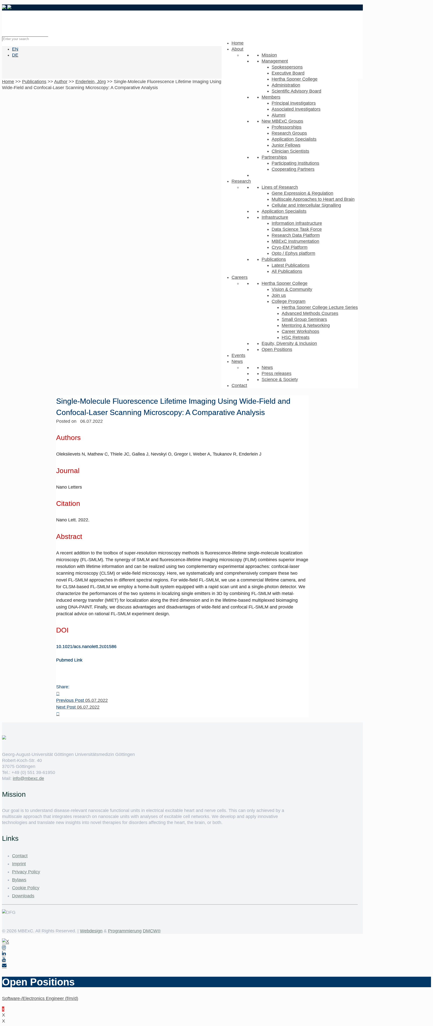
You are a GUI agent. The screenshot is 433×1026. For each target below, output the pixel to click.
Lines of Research (280, 187)
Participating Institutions (295, 163)
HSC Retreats (295, 337)
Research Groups (289, 133)
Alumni (278, 115)
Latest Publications (290, 265)
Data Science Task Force (297, 229)
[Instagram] (4, 947)
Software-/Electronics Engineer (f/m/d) (40, 998)
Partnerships (274, 157)
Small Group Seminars (304, 319)
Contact (239, 385)
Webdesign (91, 930)
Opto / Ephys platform (293, 253)
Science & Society (280, 379)
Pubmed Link (69, 660)
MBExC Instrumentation (295, 241)
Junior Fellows (286, 145)
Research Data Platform (296, 235)
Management (275, 61)
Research (241, 181)
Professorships (286, 127)
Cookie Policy (25, 887)
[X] (5, 941)
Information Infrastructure (297, 223)
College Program (288, 301)
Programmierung (125, 930)
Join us (279, 295)
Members (271, 97)
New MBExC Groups (282, 121)
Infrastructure (275, 217)
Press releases (276, 373)
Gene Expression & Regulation (302, 193)
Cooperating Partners (293, 169)
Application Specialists (294, 139)
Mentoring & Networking (306, 325)
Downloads (23, 895)
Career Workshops (300, 331)
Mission (269, 55)
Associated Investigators (296, 109)
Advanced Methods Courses (310, 313)
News (237, 361)
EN (15, 49)
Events (238, 355)
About (237, 49)
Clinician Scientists (290, 151)
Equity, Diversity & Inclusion (289, 343)
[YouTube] (4, 959)
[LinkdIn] (4, 953)
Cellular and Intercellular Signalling (306, 205)
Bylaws (19, 879)
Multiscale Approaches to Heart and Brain (313, 199)
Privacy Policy (26, 871)
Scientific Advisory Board (296, 91)
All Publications (287, 271)
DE (15, 55)
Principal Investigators (294, 103)
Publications (274, 259)
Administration (286, 85)
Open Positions (277, 349)
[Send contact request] (4, 965)
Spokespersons (287, 67)
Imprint (19, 863)
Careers (240, 277)
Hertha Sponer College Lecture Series (320, 307)
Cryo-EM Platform (289, 247)
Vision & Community (292, 289)
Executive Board (288, 73)
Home (238, 43)
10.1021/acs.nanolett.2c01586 (86, 646)
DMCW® (152, 930)
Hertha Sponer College (294, 79)
